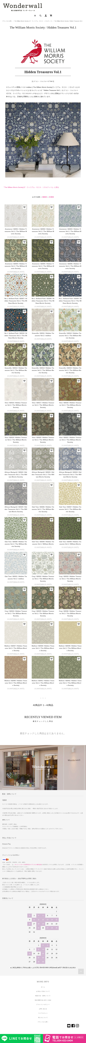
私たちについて (43, 1017)
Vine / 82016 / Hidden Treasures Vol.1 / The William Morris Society (16, 405)
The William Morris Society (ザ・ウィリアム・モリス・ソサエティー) (33, 21)
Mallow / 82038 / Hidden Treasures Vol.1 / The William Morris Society (43, 648)
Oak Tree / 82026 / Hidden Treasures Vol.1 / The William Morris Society (43, 509)
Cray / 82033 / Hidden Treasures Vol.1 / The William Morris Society (70, 578)
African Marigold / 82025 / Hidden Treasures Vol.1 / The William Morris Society (16, 509)
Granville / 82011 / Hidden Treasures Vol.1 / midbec (43, 334)
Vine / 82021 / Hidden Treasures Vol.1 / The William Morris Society (70, 440)
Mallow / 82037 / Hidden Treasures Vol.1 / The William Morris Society (15, 648)
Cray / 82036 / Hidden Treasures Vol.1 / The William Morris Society (70, 613)
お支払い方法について (43, 991)
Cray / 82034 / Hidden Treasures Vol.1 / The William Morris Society (16, 613)
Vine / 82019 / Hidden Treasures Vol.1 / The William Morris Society (16, 440)
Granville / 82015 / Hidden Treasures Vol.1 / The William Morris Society (70, 370)
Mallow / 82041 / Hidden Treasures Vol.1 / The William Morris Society (43, 683)
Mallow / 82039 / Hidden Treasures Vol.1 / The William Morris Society (70, 648)
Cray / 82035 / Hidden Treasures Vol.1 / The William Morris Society (43, 613)
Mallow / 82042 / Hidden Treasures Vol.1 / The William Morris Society (70, 683)
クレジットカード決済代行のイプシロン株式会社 (28, 864)
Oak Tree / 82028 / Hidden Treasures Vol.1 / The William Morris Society (16, 544)
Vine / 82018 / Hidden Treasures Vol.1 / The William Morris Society (70, 405)
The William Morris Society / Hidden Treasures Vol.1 (68, 21)
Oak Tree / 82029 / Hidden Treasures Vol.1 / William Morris (43, 543)
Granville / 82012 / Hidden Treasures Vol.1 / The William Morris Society (70, 335)
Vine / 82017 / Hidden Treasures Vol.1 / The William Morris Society (43, 405)
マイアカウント (43, 1013)
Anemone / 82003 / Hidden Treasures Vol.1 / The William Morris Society (70, 231)
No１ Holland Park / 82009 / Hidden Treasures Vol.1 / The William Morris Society (70, 301)
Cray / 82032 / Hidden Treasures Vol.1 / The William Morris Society (43, 578)
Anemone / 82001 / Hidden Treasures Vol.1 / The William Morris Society (16, 231)
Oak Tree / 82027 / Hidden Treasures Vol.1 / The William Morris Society (70, 509)
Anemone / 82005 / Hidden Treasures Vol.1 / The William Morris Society (43, 266)
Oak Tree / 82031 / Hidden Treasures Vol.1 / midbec (16, 577)
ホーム (43, 987)
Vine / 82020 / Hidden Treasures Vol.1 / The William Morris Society (43, 440)
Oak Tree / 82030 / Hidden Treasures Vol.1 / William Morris (70, 543)
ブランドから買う (7, 21)
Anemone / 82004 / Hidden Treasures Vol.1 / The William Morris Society (16, 266)
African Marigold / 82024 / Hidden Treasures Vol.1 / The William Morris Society (70, 474)
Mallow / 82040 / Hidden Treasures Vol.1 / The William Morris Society (15, 683)
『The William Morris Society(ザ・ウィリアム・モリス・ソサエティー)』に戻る (31, 187)
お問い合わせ (43, 1008)
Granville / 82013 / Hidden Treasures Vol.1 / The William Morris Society (16, 370)
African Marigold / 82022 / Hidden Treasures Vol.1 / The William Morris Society (16, 474)
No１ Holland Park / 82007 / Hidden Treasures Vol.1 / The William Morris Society (15, 301)
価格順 (44, 197)
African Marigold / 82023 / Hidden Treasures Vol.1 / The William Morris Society (43, 474)
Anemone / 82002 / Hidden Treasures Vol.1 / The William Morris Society (43, 231)
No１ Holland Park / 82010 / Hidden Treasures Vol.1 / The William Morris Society (15, 335)
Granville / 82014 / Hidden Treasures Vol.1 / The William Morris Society (43, 370)
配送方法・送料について (42, 995)
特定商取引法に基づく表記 (43, 1000)
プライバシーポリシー (43, 1004)
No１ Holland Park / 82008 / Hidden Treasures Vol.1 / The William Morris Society (43, 301)
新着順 (51, 197)
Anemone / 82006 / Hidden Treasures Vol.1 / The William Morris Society (70, 266)
